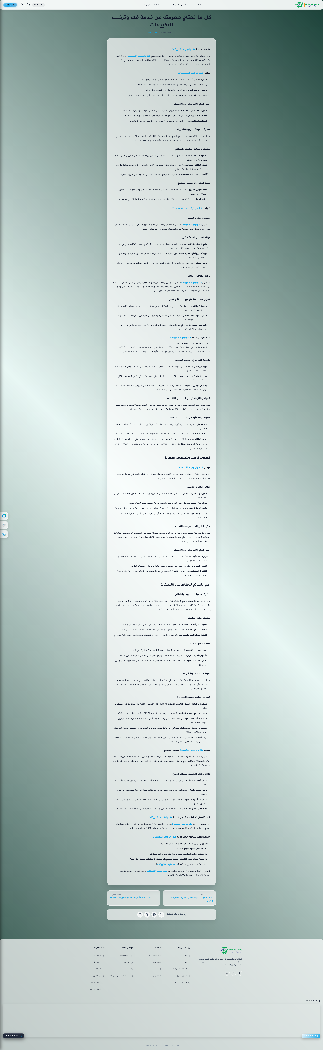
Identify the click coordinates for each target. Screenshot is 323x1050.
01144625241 (125, 956)
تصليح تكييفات (152, 33)
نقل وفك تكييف (145, 4)
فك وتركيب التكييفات (184, 49)
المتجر (185, 962)
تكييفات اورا (97, 976)
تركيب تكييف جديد (152, 969)
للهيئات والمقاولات (180, 969)
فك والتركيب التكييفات (139, 56)
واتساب (127, 962)
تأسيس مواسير (153, 976)
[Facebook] (239, 973)
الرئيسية (184, 956)
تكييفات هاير (97, 969)
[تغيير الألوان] (4, 525)
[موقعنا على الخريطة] (147, 915)
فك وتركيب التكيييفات (190, 73)
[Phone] (227, 973)
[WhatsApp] (233, 973)
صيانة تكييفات (195, 4)
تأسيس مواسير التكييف (177, 4)
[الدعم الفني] (4, 516)
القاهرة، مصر (125, 969)
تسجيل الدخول (182, 976)
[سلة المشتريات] (28, 4)
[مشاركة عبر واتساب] (161, 915)
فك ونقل (155, 962)
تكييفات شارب (96, 962)
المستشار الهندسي (12, 1036)
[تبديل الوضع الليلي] (22, 4)
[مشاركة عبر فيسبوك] (154, 915)
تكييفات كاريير (96, 956)
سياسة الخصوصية (180, 983)
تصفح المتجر (10, 5)
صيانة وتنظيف (153, 956)
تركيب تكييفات (159, 4)
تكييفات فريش (96, 983)
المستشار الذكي (309, 1036)
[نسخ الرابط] (140, 915)
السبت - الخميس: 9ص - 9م (120, 976)
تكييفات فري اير (96, 989)
